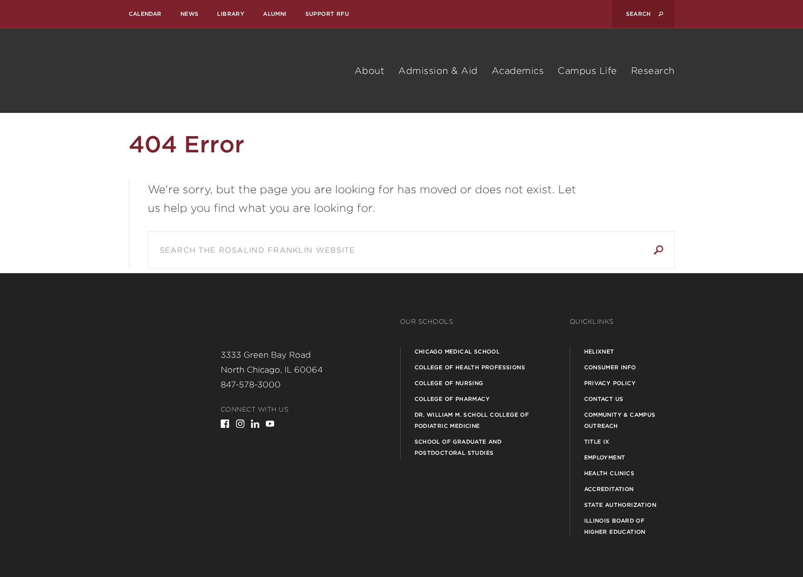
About (370, 70)
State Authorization (620, 504)
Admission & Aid (438, 70)
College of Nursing (449, 383)
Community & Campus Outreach (620, 420)
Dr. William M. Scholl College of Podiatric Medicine (472, 420)
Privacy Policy (610, 383)
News (189, 13)
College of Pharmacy (452, 398)
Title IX (597, 441)
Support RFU (327, 13)
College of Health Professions (470, 367)
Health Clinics (609, 473)
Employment (604, 457)
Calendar (145, 13)
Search (658, 250)
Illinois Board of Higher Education (614, 526)
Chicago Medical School (457, 351)
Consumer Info (610, 367)
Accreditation (609, 488)
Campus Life (587, 70)
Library (230, 13)
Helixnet (599, 351)
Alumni (274, 13)
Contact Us (604, 398)
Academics (518, 70)
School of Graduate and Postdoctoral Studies (458, 447)
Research (653, 70)
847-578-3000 (251, 384)
